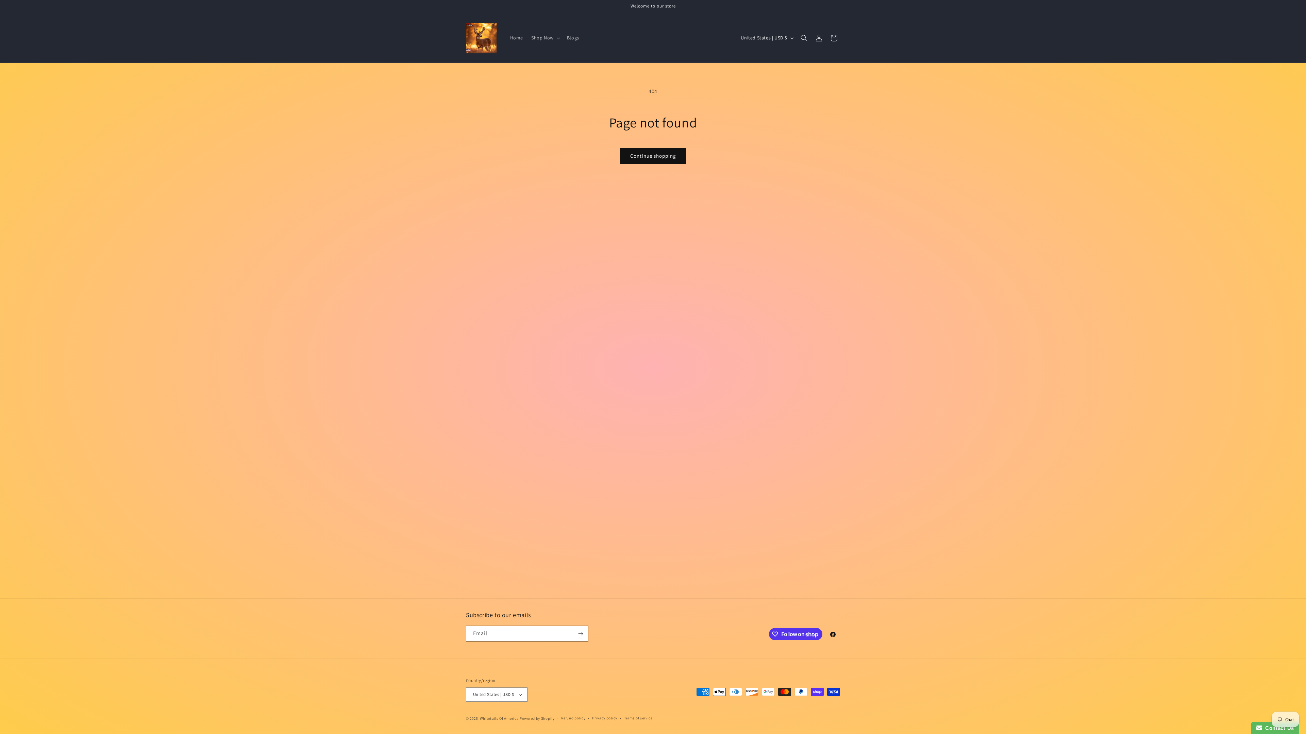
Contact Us (1278, 728)
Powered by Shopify (537, 718)
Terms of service (638, 718)
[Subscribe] (580, 634)
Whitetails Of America (499, 718)
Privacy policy (604, 718)
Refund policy (573, 718)
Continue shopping (653, 156)
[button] (545, 38)
